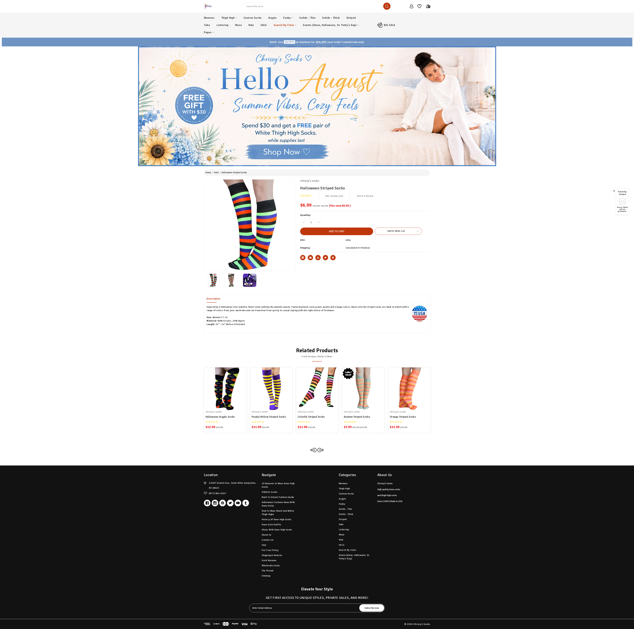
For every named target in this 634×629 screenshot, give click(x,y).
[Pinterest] (333, 257)
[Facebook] (302, 257)
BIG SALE (389, 25)
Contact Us (268, 540)
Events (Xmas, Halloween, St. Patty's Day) (329, 25)
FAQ (264, 545)
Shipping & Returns (272, 555)
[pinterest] (222, 503)
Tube (207, 25)
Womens (209, 17)
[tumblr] (245, 503)
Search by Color (284, 25)
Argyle (272, 17)
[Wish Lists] (418, 6)
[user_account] (409, 6)
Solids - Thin (307, 17)
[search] (386, 6)
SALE (264, 25)
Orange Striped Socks (403, 416)
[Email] (310, 257)
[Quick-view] (221, 386)
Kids (251, 25)
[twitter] (230, 503)
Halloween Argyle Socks (220, 416)
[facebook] (207, 503)
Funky (287, 17)
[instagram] (215, 503)
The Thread (267, 570)
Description (213, 298)
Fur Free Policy (270, 550)
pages (207, 32)
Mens (238, 25)
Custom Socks (253, 17)
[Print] (318, 257)
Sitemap (266, 575)
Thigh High (228, 17)
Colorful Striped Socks (311, 416)
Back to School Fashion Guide (278, 497)
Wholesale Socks (271, 565)
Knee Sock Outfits (271, 524)
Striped (351, 17)
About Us (266, 534)
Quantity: (305, 215)
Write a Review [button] (365, 196)
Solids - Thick (331, 17)
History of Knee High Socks (276, 519)
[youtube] (238, 503)
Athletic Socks (269, 492)
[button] (317, 106)
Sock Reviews (269, 560)
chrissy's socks (309, 180)
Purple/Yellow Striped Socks (269, 416)
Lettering (222, 25)
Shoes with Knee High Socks (277, 529)
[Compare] (229, 386)
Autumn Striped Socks (357, 416)
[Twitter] (325, 257)
